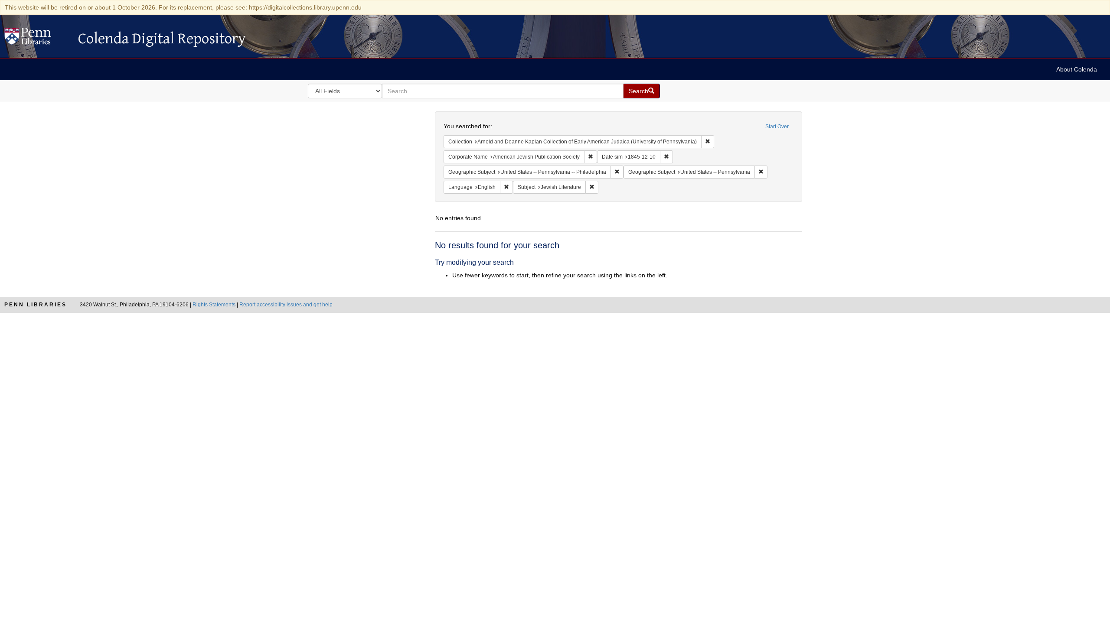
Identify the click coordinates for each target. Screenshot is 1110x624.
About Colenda (1076, 69)
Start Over (777, 127)
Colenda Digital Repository (36, 38)
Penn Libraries (35, 305)
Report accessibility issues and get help (286, 305)
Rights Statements (214, 305)
